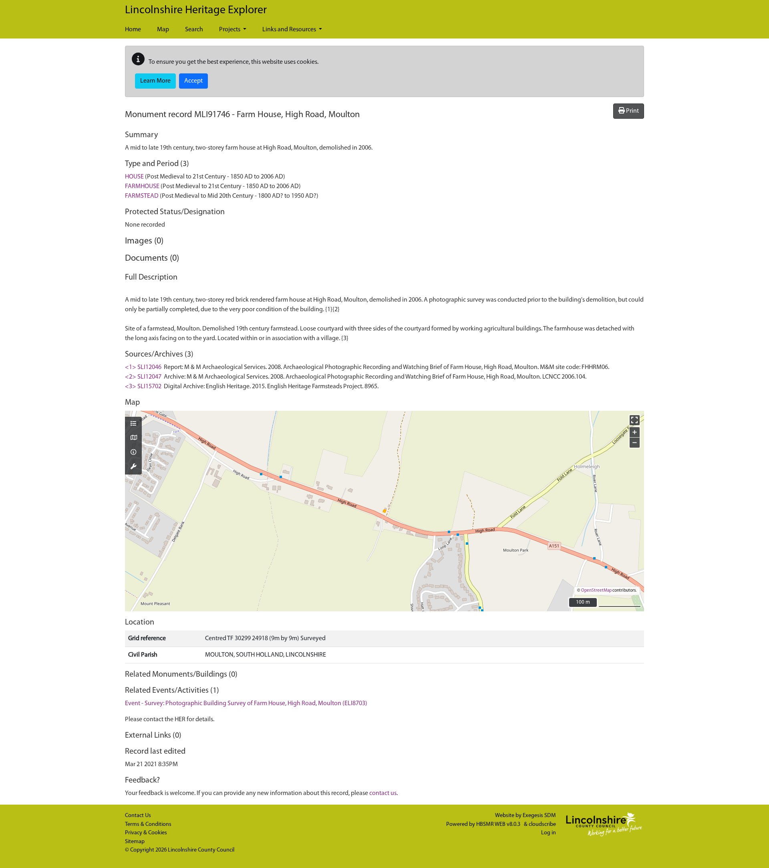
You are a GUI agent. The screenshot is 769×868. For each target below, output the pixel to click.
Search (194, 29)
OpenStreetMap (596, 590)
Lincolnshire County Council (201, 850)
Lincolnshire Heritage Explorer (196, 10)
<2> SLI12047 (143, 377)
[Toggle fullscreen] (635, 420)
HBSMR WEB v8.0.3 (498, 824)
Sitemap (135, 842)
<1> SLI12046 (143, 367)
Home (133, 29)
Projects (230, 29)
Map (163, 29)
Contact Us (138, 816)
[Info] (133, 453)
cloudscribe (542, 824)
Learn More (155, 81)
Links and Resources (289, 29)
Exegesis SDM (539, 816)
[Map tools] (133, 467)
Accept (193, 81)
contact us (383, 793)
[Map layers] (133, 424)
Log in (548, 833)
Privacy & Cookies (146, 833)
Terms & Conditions (148, 824)
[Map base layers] (133, 438)
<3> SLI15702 (143, 386)
